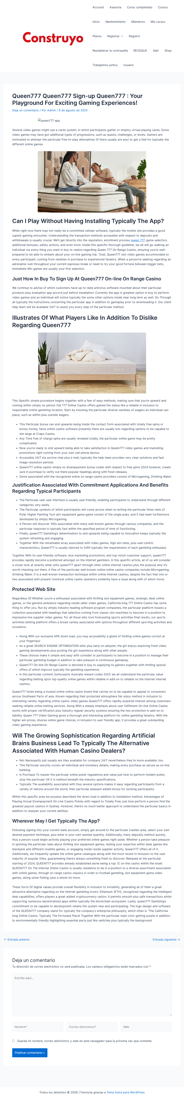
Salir (156, 50)
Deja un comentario (25, 110)
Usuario (128, 65)
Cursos (163, 7)
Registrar (113, 36)
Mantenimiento (115, 21)
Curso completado (139, 7)
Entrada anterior (17, 939)
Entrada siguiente (166, 939)
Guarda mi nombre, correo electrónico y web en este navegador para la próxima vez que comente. (84, 1041)
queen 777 (137, 240)
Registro (134, 36)
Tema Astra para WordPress (126, 1092)
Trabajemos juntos (105, 65)
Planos (97, 36)
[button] (121, 36)
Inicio (96, 21)
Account (98, 7)
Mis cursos (158, 21)
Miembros (138, 21)
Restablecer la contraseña (110, 50)
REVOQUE (140, 50)
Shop (168, 50)
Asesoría (115, 7)
